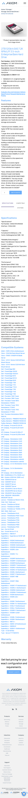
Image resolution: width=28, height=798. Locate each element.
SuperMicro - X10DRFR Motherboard (13, 563)
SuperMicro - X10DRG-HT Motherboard (14, 570)
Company (21, 740)
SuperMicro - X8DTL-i (8, 622)
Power (7, 726)
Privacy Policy (22, 788)
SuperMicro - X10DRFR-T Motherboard (13, 565)
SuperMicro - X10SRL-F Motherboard (13, 617)
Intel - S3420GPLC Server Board (11, 488)
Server (21, 726)
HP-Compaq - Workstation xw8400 (12, 461)
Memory (7, 721)
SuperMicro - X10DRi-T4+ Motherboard (13, 604)
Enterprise (7, 742)
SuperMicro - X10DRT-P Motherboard (13, 574)
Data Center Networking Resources (7, 779)
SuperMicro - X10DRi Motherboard (12, 595)
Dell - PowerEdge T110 (8, 385)
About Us (21, 738)
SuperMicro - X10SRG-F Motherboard (13, 610)
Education (7, 740)
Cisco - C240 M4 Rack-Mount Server (13, 353)
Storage (8, 9)
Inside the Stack (7, 783)
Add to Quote (15, 192)
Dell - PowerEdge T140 (8, 392)
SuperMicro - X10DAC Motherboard (12, 540)
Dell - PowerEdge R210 (8, 376)
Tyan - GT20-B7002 (7, 631)
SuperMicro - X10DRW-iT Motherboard (13, 592)
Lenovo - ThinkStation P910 (10, 527)
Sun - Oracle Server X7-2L (9, 531)
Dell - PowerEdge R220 (8, 380)
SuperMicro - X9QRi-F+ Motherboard (13, 628)
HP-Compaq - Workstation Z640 (11, 450)
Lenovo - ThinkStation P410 (10, 513)
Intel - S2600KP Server (8, 482)
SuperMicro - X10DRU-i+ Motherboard (13, 588)
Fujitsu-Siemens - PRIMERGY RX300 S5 (13, 421)
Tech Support (7, 767)
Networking (7, 719)
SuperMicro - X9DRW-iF (8, 626)
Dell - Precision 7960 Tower (10, 398)
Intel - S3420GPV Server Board (11, 493)
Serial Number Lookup (7, 776)
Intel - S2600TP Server (8, 484)
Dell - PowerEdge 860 (8, 369)
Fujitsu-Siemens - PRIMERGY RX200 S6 (13, 419)
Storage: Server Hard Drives (9, 11)
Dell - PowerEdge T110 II (9, 387)
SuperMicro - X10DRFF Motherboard (12, 558)
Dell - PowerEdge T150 (8, 394)
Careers (21, 742)
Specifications (7, 203)
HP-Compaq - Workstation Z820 (11, 455)
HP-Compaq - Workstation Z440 (11, 443)
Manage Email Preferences (15, 789)
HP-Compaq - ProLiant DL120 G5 (11, 425)
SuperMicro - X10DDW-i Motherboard (13, 545)
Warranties (7, 765)
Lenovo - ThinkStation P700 (10, 520)
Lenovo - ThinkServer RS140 (10, 504)
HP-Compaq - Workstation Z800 (11, 452)
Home (3, 9)
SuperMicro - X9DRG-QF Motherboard (13, 624)
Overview (21, 719)
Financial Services (7, 744)
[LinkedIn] (13, 709)
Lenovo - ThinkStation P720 (10, 522)
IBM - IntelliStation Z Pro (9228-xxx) (13, 475)
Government (7, 747)
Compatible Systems (20, 205)
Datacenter (7, 738)
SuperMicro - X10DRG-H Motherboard (13, 567)
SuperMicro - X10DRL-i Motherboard (12, 572)
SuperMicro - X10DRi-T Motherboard (13, 601)
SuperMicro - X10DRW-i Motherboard (13, 590)
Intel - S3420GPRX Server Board (11, 491)
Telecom (7, 755)
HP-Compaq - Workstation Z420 (11, 441)
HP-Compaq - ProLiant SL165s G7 (12, 432)
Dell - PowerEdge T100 (8, 383)
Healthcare (7, 749)
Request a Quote (14, 672)
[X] (16, 709)
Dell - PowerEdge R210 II (9, 378)
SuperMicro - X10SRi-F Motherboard (12, 619)
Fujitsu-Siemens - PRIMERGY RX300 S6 (13, 423)
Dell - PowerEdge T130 (8, 389)
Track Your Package (7, 774)
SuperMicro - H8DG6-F (8, 534)
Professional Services (21, 728)
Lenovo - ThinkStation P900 (10, 525)
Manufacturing (7, 751)
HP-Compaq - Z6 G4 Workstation (12, 473)
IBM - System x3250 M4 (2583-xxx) (12, 477)
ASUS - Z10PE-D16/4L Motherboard (12, 351)
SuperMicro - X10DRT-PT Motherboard (13, 585)
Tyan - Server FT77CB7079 (10, 633)
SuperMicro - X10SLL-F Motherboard (13, 608)
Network (21, 721)
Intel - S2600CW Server (8, 479)
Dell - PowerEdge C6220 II (9, 374)
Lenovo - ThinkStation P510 (10, 518)
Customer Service (7, 770)
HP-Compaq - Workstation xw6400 (12, 459)
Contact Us (21, 744)
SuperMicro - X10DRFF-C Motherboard (13, 561)
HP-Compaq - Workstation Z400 (11, 439)
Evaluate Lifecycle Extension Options (13, 92)
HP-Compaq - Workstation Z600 (11, 446)
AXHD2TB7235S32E (7, 13)
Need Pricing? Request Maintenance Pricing (13, 95)
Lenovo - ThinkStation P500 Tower (12, 516)
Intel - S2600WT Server (8, 486)
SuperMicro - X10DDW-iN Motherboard (13, 547)
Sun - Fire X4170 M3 (7, 529)
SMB (7, 753)
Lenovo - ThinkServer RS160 (10, 507)
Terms (7, 789)
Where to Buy (7, 772)
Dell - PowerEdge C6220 (9, 371)
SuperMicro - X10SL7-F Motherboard (13, 606)
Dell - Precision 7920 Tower (10, 396)
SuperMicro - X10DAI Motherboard (12, 543)
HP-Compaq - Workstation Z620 (11, 448)
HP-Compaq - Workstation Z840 (11, 457)
